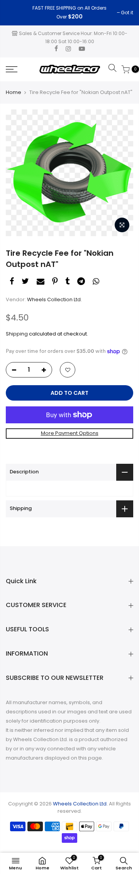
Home (13, 92)
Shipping (17, 333)
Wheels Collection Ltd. (54, 299)
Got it (16, 12)
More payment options (69, 433)
